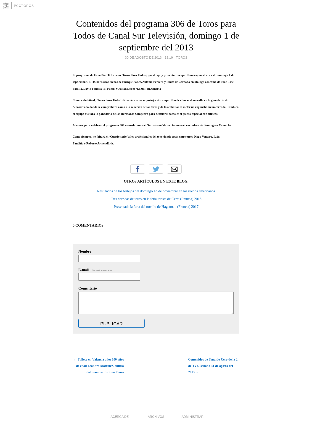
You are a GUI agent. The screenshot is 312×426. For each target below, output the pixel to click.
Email (174, 169)
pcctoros (24, 6)
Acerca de (120, 416)
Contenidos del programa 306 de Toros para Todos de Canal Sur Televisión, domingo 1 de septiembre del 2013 (156, 35)
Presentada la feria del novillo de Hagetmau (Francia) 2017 (156, 207)
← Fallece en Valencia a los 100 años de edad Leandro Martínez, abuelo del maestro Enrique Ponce (99, 366)
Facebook (137, 169)
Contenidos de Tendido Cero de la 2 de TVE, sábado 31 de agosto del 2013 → (213, 366)
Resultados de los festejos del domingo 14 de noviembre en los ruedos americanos (156, 191)
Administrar (193, 416)
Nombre (84, 251)
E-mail (95, 270)
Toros (181, 57)
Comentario (87, 288)
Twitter (156, 169)
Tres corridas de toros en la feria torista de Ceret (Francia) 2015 (156, 199)
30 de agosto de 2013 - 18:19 (149, 57)
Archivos (156, 416)
